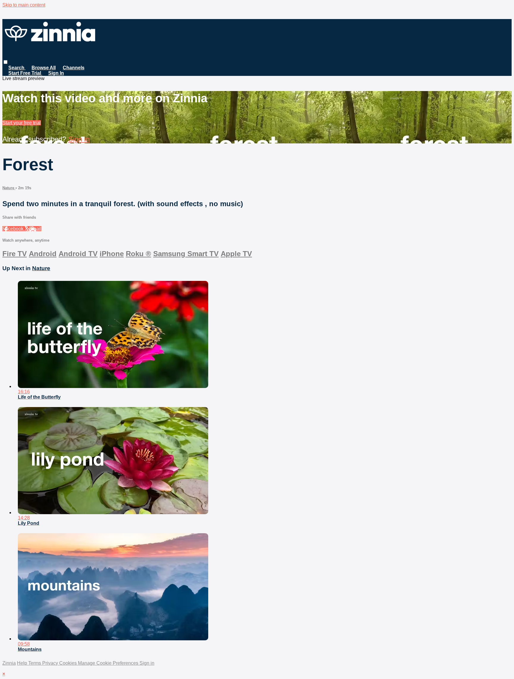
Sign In (56, 73)
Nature (8, 188)
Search (17, 67)
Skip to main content (23, 4)
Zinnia (9, 663)
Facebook (13, 228)
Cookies (68, 663)
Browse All (44, 67)
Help (22, 663)
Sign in (79, 139)
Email (35, 228)
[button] (5, 62)
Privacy (50, 663)
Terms (35, 663)
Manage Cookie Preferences (109, 663)
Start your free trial (21, 122)
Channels (73, 67)
